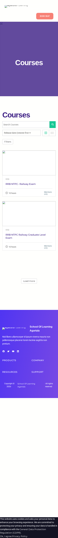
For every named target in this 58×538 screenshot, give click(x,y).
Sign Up (17, 512)
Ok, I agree (6, 536)
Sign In (26, 512)
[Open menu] (6, 16)
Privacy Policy (19, 536)
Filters (7, 141)
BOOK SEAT (45, 16)
